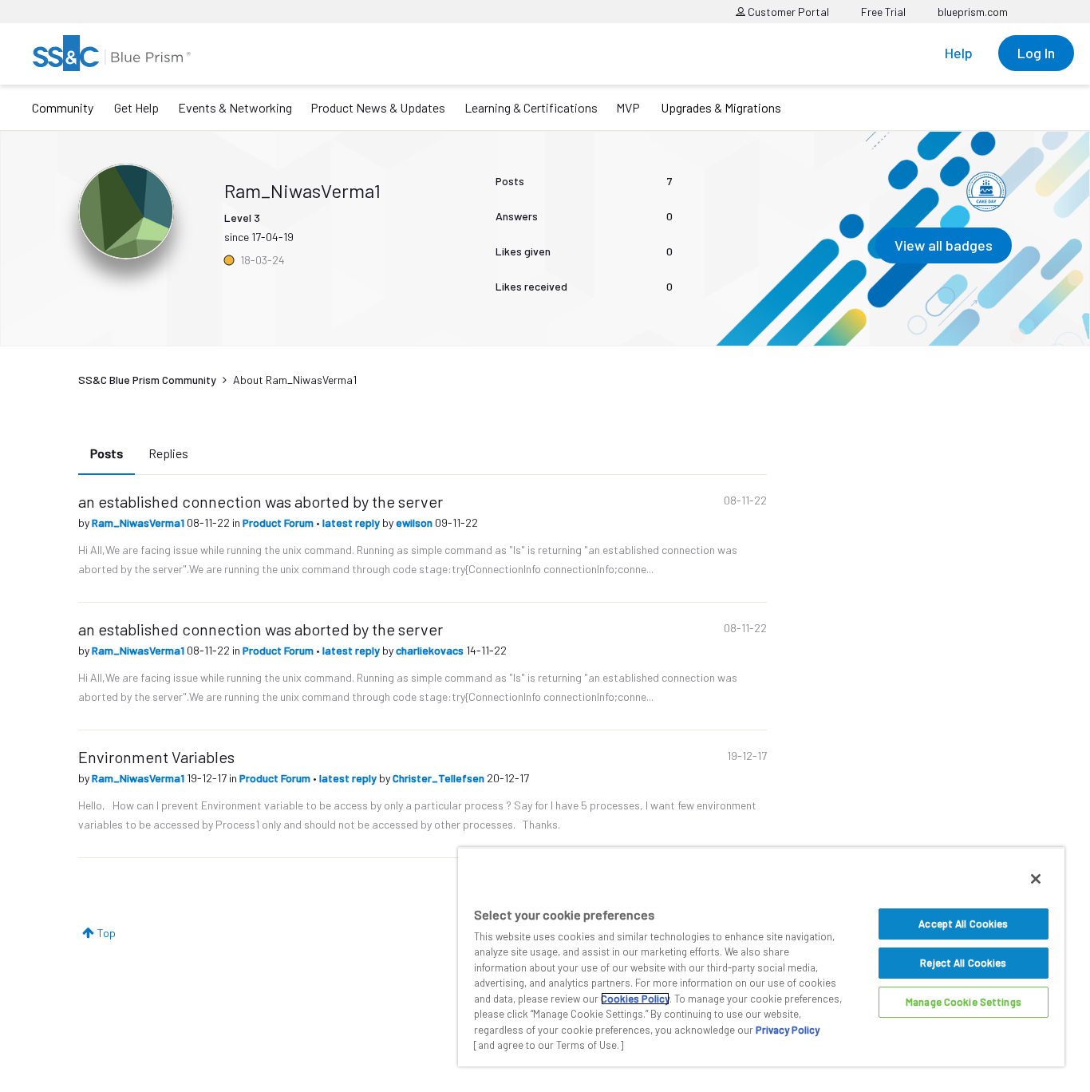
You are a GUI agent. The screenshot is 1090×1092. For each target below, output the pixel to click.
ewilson (415, 522)
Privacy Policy (787, 1029)
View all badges (944, 245)
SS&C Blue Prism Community (147, 379)
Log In (1036, 52)
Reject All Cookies (963, 962)
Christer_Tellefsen (440, 778)
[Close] (1035, 878)
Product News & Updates (377, 107)
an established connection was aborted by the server (260, 501)
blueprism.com (973, 11)
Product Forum (279, 522)
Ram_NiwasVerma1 (139, 522)
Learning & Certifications (531, 107)
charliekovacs (431, 650)
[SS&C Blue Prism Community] (112, 53)
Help (959, 52)
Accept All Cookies (963, 923)
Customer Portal (787, 11)
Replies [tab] (168, 453)
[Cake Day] (986, 192)
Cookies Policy (635, 998)
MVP (628, 107)
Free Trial (883, 11)
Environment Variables (156, 756)
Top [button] (106, 933)
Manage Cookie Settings (963, 1001)
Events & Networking (235, 107)
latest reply (352, 522)
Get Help (136, 107)
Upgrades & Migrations (721, 107)
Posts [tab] (106, 453)
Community (62, 107)
